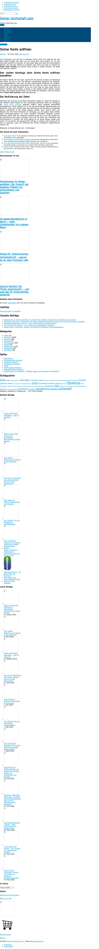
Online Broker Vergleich (11, 8)
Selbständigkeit (49, 386)
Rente (15, 386)
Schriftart (19, 386)
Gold (69, 380)
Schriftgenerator (26, 386)
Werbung (54, 389)
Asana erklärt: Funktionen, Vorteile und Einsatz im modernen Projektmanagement (34, 327)
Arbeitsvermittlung (15, 380)
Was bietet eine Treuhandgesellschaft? (12, 578)
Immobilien (3, 383)
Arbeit (8, 380)
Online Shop (10, 386)
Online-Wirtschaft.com (16, 18)
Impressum (8, 945)
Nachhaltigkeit (3, 386)
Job (14, 383)
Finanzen (41, 380)
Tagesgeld (3, 389)
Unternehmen (23, 389)
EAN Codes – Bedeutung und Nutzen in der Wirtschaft (12, 459)
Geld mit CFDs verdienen (9, 582)
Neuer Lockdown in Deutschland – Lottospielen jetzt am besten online (12, 552)
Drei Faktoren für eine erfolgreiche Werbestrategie (12, 522)
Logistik (64, 383)
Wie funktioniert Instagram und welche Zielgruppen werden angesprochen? (12, 543)
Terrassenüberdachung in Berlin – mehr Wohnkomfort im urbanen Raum (14, 223)
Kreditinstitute (8, 32)
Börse (22, 380)
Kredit (35, 383)
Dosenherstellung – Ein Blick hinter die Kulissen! (12, 574)
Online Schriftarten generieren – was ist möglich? (11, 415)
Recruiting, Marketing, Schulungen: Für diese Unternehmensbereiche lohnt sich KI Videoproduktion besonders (44, 322)
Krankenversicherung (26, 383)
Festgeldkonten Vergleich (11, 2)
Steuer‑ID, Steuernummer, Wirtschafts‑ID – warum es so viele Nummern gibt (14, 257)
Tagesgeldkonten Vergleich (12, 10)
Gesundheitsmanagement (61, 380)
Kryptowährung (43, 383)
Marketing (7, 41)
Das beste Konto (10, 136)
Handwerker (74, 380)
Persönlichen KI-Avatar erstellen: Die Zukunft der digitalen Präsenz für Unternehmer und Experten (14, 187)
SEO (57, 386)
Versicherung (42, 388)
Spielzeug (61, 386)
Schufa (32, 386)
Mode (82, 383)
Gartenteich (52, 380)
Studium (70, 386)
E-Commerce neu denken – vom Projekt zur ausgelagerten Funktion (29, 325)
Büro (27, 380)
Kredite (6, 34)
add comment (24, 54)
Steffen (3, 54)
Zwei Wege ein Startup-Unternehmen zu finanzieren (12, 502)
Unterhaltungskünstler (11, 389)
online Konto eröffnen (12, 104)
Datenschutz (8, 358)
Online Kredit (8, 147)
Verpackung (31, 389)
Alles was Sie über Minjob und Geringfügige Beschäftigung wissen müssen (12, 437)
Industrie (6, 39)
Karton (17, 383)
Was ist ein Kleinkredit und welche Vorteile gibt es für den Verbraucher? (12, 481)
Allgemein (7, 28)
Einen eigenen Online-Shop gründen (17, 139)
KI (20, 383)
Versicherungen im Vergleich (10, 311)
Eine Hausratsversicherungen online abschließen (21, 143)
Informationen (8, 30)
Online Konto (9, 152)
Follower (46, 380)
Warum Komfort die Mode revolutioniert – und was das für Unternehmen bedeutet (14, 290)
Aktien (6, 35)
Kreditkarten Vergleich (10, 6)
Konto (2, 152)
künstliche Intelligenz (54, 383)
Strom (66, 386)
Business (7, 339)
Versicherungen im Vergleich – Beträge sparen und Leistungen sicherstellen (31, 371)
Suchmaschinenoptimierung (79, 386)
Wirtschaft (65, 388)
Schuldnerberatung (39, 386)
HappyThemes (38, 941)
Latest (6, 366)
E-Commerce (34, 380)
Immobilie (82, 380)
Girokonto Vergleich (10, 4)
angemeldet (12, 303)
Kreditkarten (7, 37)
